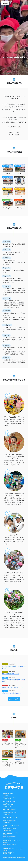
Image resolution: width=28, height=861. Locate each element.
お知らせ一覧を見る (14, 699)
